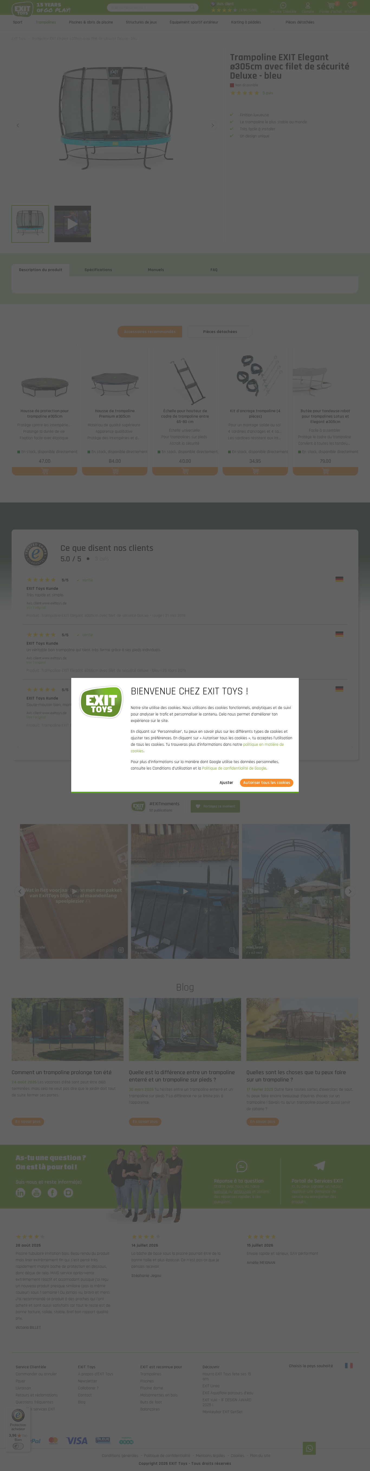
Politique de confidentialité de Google (234, 768)
